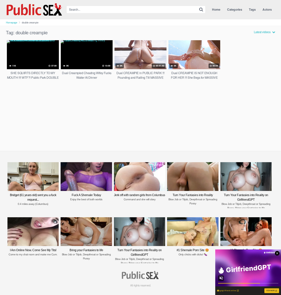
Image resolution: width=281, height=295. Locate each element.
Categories (234, 9)
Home (216, 9)
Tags (252, 9)
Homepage (11, 22)
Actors (267, 9)
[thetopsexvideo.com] (34, 9)
